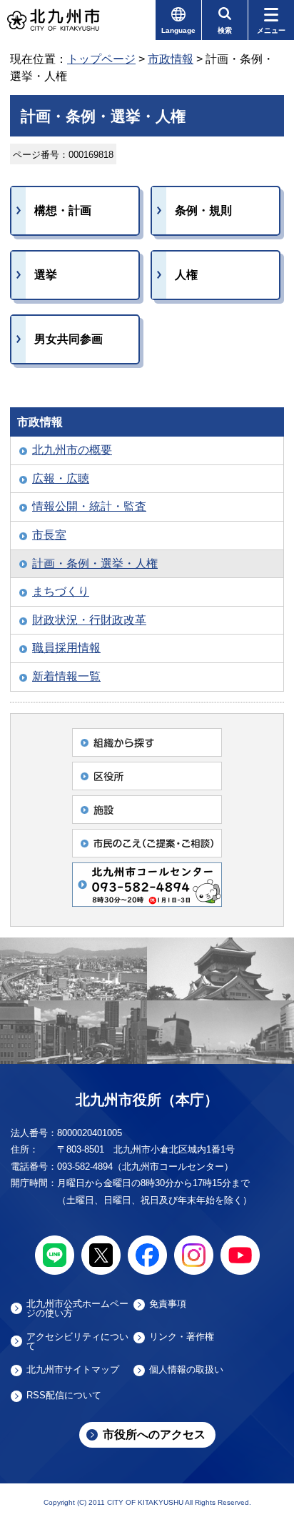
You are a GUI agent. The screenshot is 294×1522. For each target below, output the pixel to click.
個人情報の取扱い (186, 1370)
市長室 (49, 535)
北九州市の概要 (72, 450)
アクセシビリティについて (77, 1341)
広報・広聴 (60, 478)
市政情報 (170, 59)
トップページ (101, 59)
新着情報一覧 (66, 676)
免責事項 (167, 1304)
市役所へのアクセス (154, 1434)
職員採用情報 (66, 648)
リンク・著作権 (181, 1337)
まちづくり (60, 591)
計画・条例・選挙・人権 (95, 563)
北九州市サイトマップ (72, 1370)
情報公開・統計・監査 (89, 506)
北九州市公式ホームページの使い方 (77, 1308)
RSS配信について (63, 1396)
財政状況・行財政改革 (89, 620)
